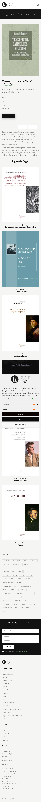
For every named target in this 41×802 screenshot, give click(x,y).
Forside (12, 13)
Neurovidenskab (25, 586)
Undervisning (7, 608)
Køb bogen (8, 116)
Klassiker (6, 575)
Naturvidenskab (8, 703)
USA (16, 608)
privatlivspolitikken (21, 651)
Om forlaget (6, 733)
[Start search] (38, 4)
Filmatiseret (16, 564)
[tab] (9, 127)
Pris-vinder (19, 593)
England (6, 564)
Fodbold (6, 568)
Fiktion (4, 677)
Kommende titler (7, 674)
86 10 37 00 (6, 764)
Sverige (14, 604)
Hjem (4, 730)
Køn (11, 579)
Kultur (29, 575)
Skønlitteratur (8, 690)
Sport (26, 600)
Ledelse (18, 579)
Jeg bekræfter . (16, 651)
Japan (19, 571)
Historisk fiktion (8, 571)
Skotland (6, 600)
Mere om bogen (10, 127)
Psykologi (30, 593)
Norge (5, 589)
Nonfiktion (25, 13)
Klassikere (6, 683)
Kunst (5, 579)
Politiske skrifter (20, 356)
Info (32, 127)
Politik (23, 589)
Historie (24, 568)
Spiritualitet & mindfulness (12, 716)
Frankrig (15, 568)
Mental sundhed (8, 582)
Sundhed (6, 604)
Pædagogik (6, 597)
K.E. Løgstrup (20, 289)
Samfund (26, 597)
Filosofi (26, 564)
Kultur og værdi (20, 480)
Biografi (6, 560)
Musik (19, 582)
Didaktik (33, 560)
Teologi (22, 604)
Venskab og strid (20, 291)
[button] (33, 4)
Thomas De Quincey (20, 225)
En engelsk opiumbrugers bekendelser (20, 227)
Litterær (27, 579)
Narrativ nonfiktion (10, 586)
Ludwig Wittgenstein (20, 478)
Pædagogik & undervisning (11, 15)
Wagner (20, 545)
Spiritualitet (17, 600)
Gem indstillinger (20, 424)
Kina (26, 571)
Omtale (23, 127)
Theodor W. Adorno (20, 543)
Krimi (22, 575)
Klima (15, 575)
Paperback (14, 589)
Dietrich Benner (7, 85)
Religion (16, 597)
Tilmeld (8, 646)
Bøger (18, 13)
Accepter (20, 414)
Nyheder (5, 740)
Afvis (20, 419)
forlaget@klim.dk (7, 760)
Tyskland (32, 604)
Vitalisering (25, 608)
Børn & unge (16, 560)
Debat (25, 560)
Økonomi (6, 611)
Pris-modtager (7, 593)
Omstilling (6, 706)
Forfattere (5, 719)
